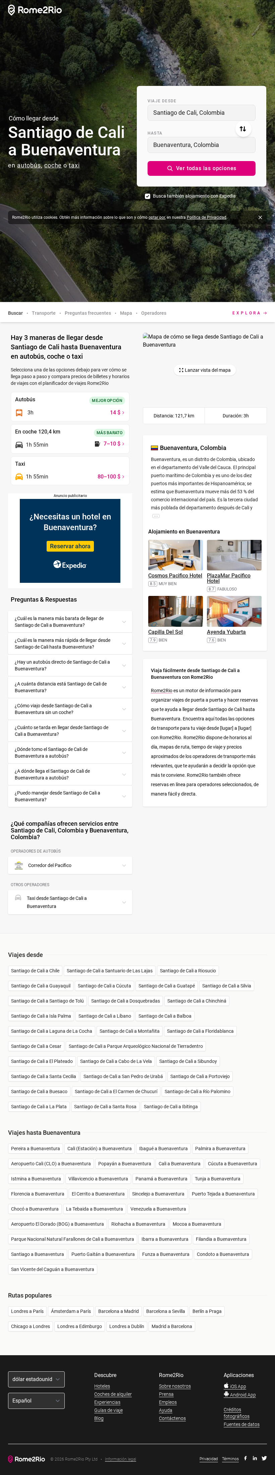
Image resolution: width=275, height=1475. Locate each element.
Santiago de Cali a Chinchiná (196, 1001)
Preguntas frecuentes (88, 313)
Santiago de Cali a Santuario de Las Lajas (110, 970)
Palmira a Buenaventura (220, 1148)
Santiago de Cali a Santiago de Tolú (47, 1001)
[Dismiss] (260, 217)
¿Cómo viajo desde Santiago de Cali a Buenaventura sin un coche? (53, 709)
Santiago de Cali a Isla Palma (41, 1016)
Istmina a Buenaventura (36, 1178)
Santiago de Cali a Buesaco (39, 1091)
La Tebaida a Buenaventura (94, 1209)
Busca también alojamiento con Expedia (194, 196)
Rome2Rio (161, 690)
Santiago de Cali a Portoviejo (200, 1076)
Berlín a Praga (207, 1311)
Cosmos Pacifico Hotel (175, 575)
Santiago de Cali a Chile (35, 970)
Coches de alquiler (113, 1394)
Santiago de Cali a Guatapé (167, 985)
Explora (247, 313)
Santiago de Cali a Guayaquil (40, 985)
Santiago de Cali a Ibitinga (171, 1106)
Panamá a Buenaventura (161, 1178)
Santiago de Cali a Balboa (165, 1016)
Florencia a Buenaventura (37, 1194)
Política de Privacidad (206, 217)
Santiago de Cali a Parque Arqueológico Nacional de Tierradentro (136, 1046)
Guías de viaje (108, 1410)
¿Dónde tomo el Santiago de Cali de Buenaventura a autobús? (51, 753)
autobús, (30, 165)
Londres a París (27, 1311)
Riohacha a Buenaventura (138, 1224)
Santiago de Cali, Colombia (189, 112)
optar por (157, 217)
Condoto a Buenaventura (223, 1254)
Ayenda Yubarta (226, 632)
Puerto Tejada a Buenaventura (223, 1194)
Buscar (15, 313)
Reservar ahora (70, 546)
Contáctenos (172, 1418)
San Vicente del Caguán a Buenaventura (52, 1269)
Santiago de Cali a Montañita (130, 1031)
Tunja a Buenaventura (217, 1178)
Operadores (153, 313)
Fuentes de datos (242, 1424)
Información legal (120, 1459)
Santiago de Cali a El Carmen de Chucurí (116, 1091)
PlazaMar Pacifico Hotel (229, 578)
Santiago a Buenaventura (37, 1254)
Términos (230, 1459)
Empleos (168, 1402)
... (156, 515)
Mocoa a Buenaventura (197, 1224)
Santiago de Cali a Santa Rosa (105, 1106)
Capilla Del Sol (165, 632)
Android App (242, 1394)
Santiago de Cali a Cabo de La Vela (116, 1061)
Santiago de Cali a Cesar (36, 1046)
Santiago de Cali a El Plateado (42, 1061)
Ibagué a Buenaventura (163, 1148)
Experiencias (107, 1402)
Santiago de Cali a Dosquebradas (125, 1001)
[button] (202, 168)
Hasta (155, 133)
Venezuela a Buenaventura (158, 1209)
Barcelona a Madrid (118, 1311)
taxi (74, 165)
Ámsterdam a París (71, 1311)
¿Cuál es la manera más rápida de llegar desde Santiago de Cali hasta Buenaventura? (62, 644)
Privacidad (209, 1459)
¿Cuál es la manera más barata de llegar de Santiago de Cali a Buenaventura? (59, 622)
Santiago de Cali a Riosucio (188, 970)
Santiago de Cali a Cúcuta (104, 985)
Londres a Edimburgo (79, 1326)
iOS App (237, 1386)
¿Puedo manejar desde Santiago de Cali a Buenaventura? (57, 796)
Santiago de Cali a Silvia (226, 985)
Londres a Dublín (126, 1326)
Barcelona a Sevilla (165, 1311)
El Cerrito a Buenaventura (98, 1194)
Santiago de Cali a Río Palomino (197, 1091)
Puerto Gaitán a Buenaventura (103, 1254)
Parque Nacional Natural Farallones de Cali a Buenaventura (72, 1239)
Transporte (44, 313)
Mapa (126, 313)
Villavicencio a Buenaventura (98, 1178)
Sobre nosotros (175, 1386)
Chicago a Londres (30, 1326)
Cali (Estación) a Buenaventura (99, 1148)
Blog (99, 1418)
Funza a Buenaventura (165, 1254)
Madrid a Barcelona (172, 1326)
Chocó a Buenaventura (35, 1209)
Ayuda (165, 1410)
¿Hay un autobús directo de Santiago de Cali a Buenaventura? (62, 665)
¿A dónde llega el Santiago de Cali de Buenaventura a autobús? (52, 774)
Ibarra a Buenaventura (165, 1239)
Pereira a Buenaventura (35, 1148)
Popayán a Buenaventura (124, 1163)
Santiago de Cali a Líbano (104, 1016)
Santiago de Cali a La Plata (39, 1106)
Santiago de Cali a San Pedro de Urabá (123, 1076)
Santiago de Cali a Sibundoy (188, 1061)
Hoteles (102, 1386)
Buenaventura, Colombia (186, 144)
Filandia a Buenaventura (221, 1239)
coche (53, 165)
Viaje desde (162, 101)
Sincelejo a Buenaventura (158, 1194)
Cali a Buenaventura (180, 1163)
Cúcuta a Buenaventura (232, 1163)
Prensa (166, 1394)
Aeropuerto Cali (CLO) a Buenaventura (51, 1163)
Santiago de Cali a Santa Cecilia (43, 1076)
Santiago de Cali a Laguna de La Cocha (51, 1031)
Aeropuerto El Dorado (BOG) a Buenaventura (57, 1224)
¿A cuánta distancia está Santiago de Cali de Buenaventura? (61, 687)
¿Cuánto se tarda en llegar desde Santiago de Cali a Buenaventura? (61, 731)
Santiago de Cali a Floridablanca (200, 1031)
